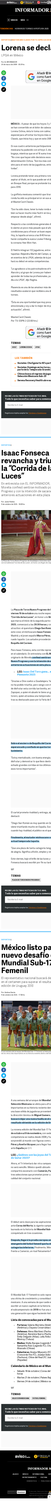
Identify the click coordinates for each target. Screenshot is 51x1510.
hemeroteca (32, 1481)
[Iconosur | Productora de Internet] (11, 1491)
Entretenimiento (29, 1477)
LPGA (37, 347)
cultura (43, 1477)
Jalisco (15, 1474)
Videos (14, 20)
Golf (14, 347)
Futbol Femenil (39, 1398)
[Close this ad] (49, 1496)
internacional (38, 1474)
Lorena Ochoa (26, 347)
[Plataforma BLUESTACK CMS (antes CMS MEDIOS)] (21, 1491)
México (25, 1474)
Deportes (5, 40)
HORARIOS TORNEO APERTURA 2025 (32, 29)
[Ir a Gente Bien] (40, 1)
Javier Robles (10, 502)
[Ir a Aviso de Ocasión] (22, 1454)
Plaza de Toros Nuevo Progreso (26, 880)
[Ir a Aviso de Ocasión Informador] (12, 1)
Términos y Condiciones (37, 413)
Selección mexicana (20, 1398)
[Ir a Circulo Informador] (25, 1)
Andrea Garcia (10, 992)
